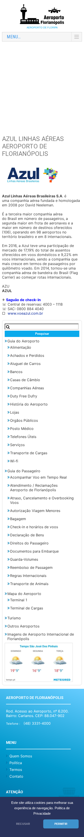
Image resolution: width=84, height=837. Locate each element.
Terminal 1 (18, 600)
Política (15, 763)
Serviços (17, 445)
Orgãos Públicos (24, 420)
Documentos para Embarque (34, 551)
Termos (15, 769)
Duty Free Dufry (23, 396)
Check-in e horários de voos (34, 527)
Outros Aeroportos (23, 626)
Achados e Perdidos (27, 355)
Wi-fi (14, 461)
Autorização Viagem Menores (35, 510)
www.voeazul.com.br (25, 313)
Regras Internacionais (28, 575)
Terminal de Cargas (26, 608)
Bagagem (18, 518)
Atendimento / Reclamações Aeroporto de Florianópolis (34, 487)
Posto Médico (22, 428)
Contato (16, 776)
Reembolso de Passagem (31, 567)
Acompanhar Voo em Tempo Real (38, 477)
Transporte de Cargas (28, 453)
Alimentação (20, 347)
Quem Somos (20, 756)
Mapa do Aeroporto (24, 593)
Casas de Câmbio (25, 380)
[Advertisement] (42, 87)
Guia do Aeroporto (23, 341)
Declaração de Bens (27, 535)
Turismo (14, 618)
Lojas (14, 412)
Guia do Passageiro (23, 471)
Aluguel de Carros (25, 363)
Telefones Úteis (23, 436)
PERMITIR (60, 823)
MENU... (14, 36)
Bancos (16, 371)
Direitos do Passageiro (29, 543)
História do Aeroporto (29, 404)
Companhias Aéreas (27, 388)
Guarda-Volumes (24, 559)
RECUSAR (23, 823)
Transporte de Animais (29, 583)
